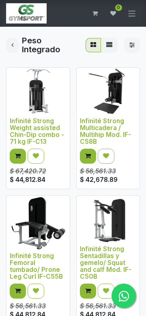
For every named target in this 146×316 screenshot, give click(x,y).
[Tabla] (93, 45)
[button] (18, 156)
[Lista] (109, 45)
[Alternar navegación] (132, 13)
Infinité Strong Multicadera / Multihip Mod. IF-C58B (105, 131)
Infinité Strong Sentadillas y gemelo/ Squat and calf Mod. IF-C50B (105, 262)
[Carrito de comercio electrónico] (95, 13)
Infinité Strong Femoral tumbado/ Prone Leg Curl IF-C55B (36, 266)
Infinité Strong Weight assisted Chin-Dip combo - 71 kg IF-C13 (37, 131)
